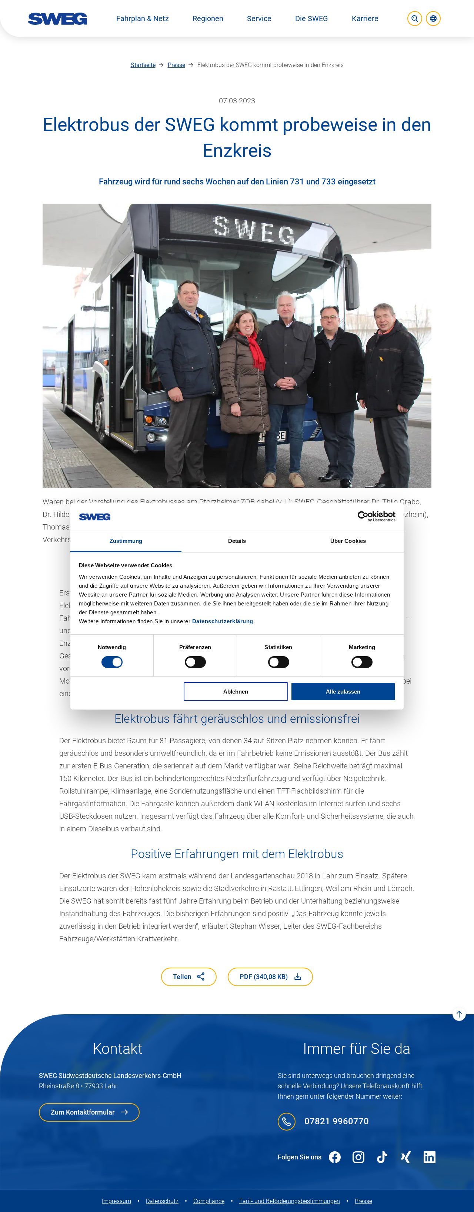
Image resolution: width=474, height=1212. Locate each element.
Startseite (143, 65)
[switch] (195, 662)
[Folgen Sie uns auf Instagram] (358, 1157)
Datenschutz (162, 1201)
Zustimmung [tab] (126, 541)
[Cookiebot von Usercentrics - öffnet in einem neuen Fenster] (363, 516)
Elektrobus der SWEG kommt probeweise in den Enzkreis (270, 65)
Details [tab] (237, 541)
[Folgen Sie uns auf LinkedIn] (429, 1157)
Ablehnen (235, 691)
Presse (176, 65)
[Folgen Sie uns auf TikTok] (382, 1157)
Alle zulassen (343, 691)
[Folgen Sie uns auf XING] (406, 1157)
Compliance (208, 1201)
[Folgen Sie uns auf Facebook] (334, 1157)
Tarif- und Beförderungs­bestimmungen (289, 1201)
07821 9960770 (336, 1121)
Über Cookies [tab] (348, 541)
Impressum (116, 1201)
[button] (142, 18)
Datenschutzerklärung (222, 621)
